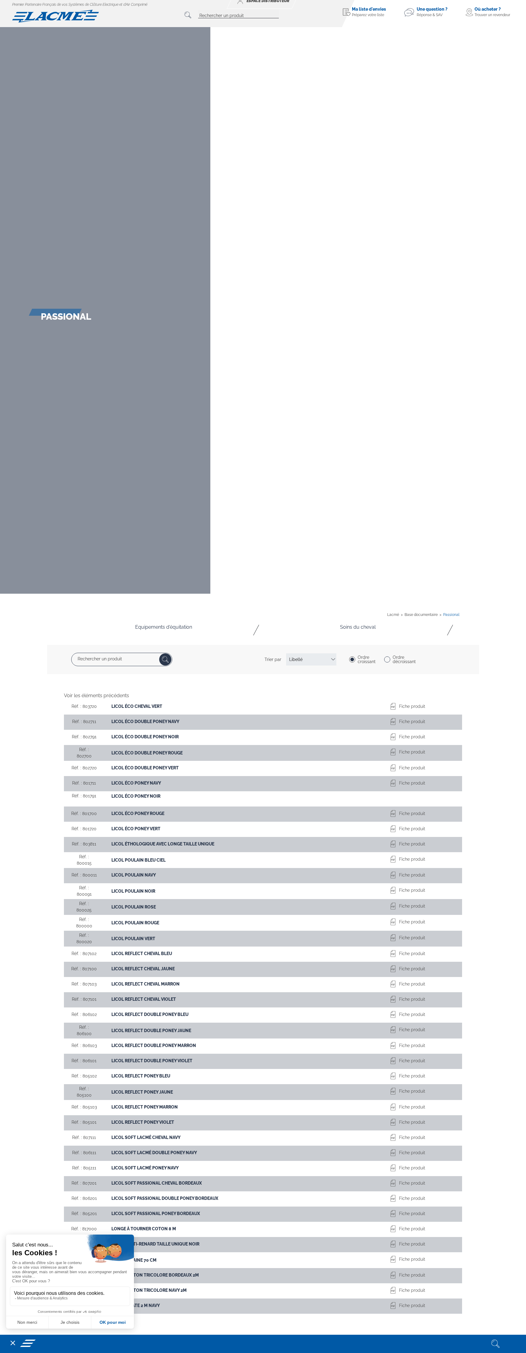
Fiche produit (412, 706)
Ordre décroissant (404, 659)
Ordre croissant (367, 659)
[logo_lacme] (55, 16)
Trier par (273, 659)
